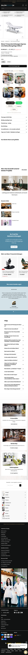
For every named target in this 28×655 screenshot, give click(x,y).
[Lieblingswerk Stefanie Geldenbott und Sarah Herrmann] (14, 183)
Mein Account (3, 628)
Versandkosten (5, 52)
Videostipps (3, 534)
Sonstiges (8, 650)
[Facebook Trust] (19, 643)
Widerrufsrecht (3, 623)
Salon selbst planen (4, 538)
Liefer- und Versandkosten (5, 619)
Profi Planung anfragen (5, 541)
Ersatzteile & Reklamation (5, 555)
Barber (20, 650)
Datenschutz (3, 621)
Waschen (19, 649)
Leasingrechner (4, 554)
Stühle (15, 649)
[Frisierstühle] (14, 410)
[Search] (25, 8)
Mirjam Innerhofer (15, 212)
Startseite (2, 41)
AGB (2, 617)
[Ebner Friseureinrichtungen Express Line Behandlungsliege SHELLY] (9, 153)
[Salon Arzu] (6, 206)
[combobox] (14, 8)
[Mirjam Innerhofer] (6, 214)
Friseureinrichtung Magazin (6, 545)
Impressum (3, 626)
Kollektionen (7, 41)
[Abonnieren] (20, 485)
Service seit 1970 (8, 652)
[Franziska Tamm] (6, 223)
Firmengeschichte (4, 566)
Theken (23, 649)
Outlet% (16, 650)
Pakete (12, 650)
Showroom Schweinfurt (5, 550)
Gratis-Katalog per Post (5, 552)
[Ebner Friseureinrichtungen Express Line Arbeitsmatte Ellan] (9, 267)
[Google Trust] (9, 643)
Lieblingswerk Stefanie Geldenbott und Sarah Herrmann (14, 194)
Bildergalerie (3, 532)
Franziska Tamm (15, 220)
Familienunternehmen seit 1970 (6, 560)
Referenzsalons (3, 531)
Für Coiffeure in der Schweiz (6, 562)
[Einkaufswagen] (23, 5)
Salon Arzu (14, 203)
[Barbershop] (14, 435)
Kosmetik (2, 652)
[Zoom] (22, 37)
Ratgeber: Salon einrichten (5, 539)
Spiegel (11, 649)
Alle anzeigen (24, 169)
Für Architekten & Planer (5, 564)
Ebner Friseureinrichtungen (15, 41)
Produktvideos (3, 536)
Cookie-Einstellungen (4, 624)
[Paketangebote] (14, 459)
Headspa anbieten (4, 543)
